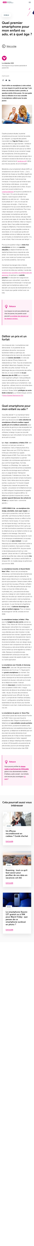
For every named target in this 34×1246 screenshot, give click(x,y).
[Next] (30, 127)
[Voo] (8, 2)
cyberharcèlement (8, 192)
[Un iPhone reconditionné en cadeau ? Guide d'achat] (17, 828)
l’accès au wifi (22, 161)
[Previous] (24, 127)
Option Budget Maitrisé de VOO (13, 395)
